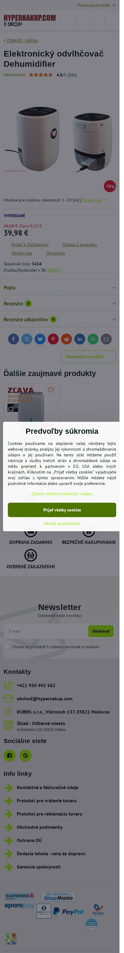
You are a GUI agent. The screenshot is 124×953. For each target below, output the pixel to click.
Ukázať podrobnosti (62, 523)
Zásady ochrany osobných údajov (62, 493)
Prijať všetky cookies (62, 510)
